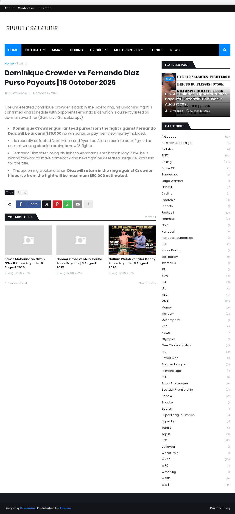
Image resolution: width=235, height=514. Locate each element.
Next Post (146, 283)
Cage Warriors (196, 181)
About (9, 8)
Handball (196, 231)
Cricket (196, 187)
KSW (196, 276)
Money (196, 307)
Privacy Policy (220, 508)
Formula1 (196, 219)
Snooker (196, 402)
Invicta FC (196, 263)
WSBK (196, 478)
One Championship (196, 345)
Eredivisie (196, 200)
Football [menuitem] (33, 50)
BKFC (196, 155)
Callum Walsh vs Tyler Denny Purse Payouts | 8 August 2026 (132, 263)
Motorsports (196, 320)
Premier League (196, 364)
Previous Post (17, 283)
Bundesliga (196, 174)
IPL (196, 269)
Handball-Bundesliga (196, 238)
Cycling (196, 193)
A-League (196, 136)
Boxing (22, 63)
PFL (196, 352)
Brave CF (196, 168)
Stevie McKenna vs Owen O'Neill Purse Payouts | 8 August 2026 (25, 263)
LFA (196, 282)
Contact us (26, 8)
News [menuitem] (175, 50)
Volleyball (196, 447)
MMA (196, 301)
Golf (196, 225)
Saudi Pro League (196, 383)
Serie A (196, 396)
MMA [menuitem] (56, 50)
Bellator (196, 149)
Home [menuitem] (13, 50)
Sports (196, 408)
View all (150, 217)
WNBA (196, 459)
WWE (196, 484)
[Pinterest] (57, 204)
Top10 (196, 434)
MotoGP (196, 313)
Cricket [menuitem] (97, 50)
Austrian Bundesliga (196, 143)
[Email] (77, 204)
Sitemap (45, 8)
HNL (196, 244)
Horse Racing (196, 250)
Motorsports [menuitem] (127, 50)
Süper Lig (196, 421)
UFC (196, 440)
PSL (196, 377)
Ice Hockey (196, 257)
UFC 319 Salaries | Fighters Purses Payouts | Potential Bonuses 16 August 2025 (196, 99)
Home (9, 63)
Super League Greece (196, 415)
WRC (196, 465)
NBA (196, 326)
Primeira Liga (196, 371)
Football (196, 212)
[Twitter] (46, 204)
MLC (196, 294)
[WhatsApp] (67, 204)
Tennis (196, 427)
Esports (196, 206)
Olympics (196, 339)
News (196, 333)
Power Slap (196, 358)
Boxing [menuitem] (76, 50)
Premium (27, 508)
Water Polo (196, 453)
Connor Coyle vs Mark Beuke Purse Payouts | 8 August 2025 (79, 263)
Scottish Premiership (196, 389)
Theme (65, 508)
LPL (196, 288)
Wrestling (196, 472)
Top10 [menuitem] (155, 50)
